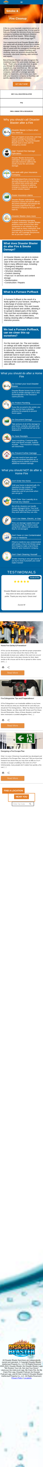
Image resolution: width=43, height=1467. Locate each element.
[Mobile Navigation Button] (21, 2)
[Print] (3, 667)
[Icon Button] (30, 804)
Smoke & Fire (34, 577)
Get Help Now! (21, 84)
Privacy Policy (17, 1378)
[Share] (8, 667)
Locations (28, 1378)
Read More (12, 672)
